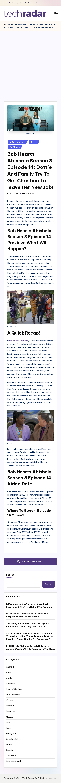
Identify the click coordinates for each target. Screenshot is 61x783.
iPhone (9, 700)
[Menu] (55, 13)
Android (10, 666)
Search (10, 575)
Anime (9, 672)
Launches (10, 711)
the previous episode (18, 341)
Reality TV (11, 733)
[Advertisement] (30, 63)
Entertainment (17, 142)
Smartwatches (13, 739)
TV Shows (14, 147)
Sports (9, 750)
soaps (9, 744)
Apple (9, 678)
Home (6, 24)
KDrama (10, 705)
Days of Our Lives (14, 689)
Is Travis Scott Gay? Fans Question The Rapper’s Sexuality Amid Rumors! (27, 615)
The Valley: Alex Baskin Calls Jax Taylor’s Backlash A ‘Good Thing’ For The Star (27, 625)
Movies (9, 716)
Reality (9, 728)
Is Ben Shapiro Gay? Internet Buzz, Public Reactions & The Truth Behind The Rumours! (29, 605)
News (34, 142)
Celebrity (10, 683)
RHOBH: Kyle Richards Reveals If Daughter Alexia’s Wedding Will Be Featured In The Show (30, 647)
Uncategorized (13, 761)
